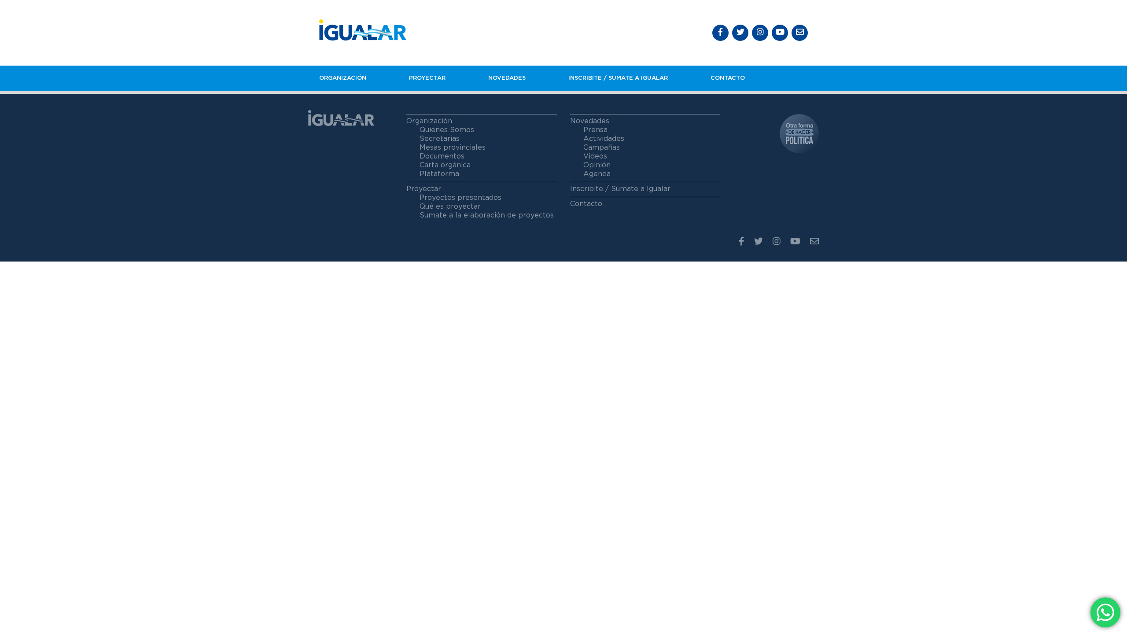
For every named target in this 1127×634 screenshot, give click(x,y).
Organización (342, 78)
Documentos (442, 156)
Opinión (597, 165)
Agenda (597, 173)
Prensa (595, 129)
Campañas (601, 147)
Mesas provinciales (453, 147)
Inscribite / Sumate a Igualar (620, 188)
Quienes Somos (447, 129)
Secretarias (440, 138)
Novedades (507, 78)
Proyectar (427, 78)
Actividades (603, 138)
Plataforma (439, 173)
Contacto (728, 78)
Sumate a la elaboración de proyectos (487, 215)
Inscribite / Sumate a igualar (618, 78)
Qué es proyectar (450, 206)
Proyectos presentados (460, 197)
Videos (595, 156)
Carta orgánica (445, 165)
